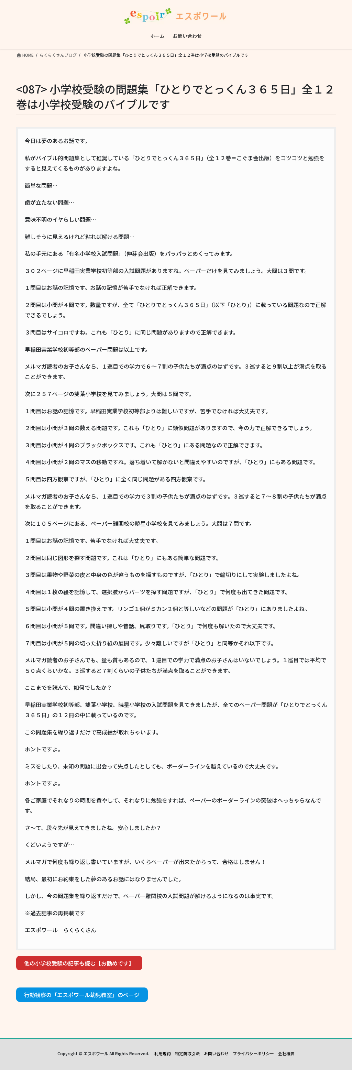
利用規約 (162, 1053)
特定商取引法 (187, 1053)
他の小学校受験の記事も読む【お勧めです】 (79, 963)
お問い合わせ (216, 1053)
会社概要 (286, 1053)
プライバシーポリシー (253, 1053)
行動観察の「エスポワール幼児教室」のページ (82, 995)
